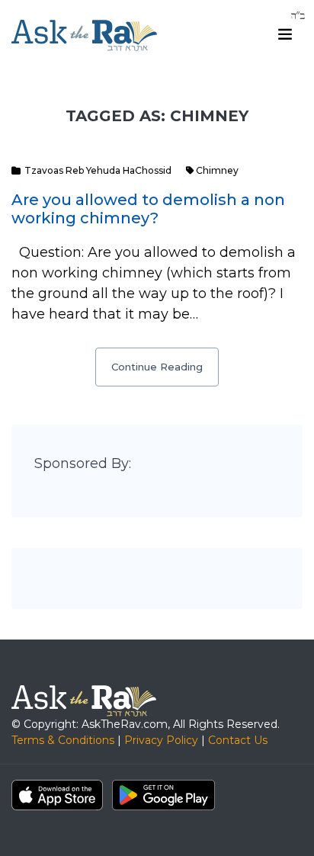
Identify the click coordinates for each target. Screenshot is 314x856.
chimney (217, 170)
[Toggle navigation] (285, 34)
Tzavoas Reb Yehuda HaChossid (97, 170)
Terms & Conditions (62, 740)
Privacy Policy (161, 740)
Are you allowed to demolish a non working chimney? (148, 209)
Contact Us (238, 740)
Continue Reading (157, 367)
